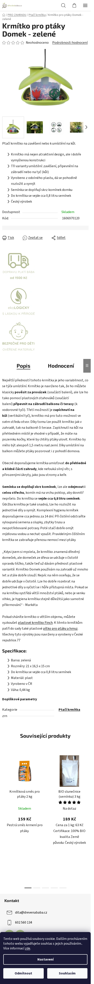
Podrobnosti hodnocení (70, 42)
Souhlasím (67, 973)
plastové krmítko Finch (35, 622)
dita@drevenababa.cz (31, 912)
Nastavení (45, 959)
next (86, 784)
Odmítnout (23, 973)
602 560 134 (23, 922)
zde (27, 948)
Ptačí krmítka (69, 709)
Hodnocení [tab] (61, 365)
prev (4, 784)
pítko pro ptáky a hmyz (60, 628)
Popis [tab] (23, 365)
